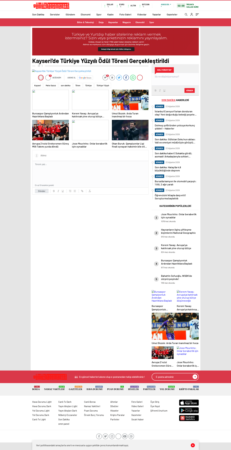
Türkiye (88, 85)
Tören (77, 85)
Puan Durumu (115, 388)
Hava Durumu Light (42, 401)
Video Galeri (137, 406)
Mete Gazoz (51, 85)
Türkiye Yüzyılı (102, 85)
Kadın (110, 14)
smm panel (63, 423)
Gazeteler (172, 14)
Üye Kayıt (155, 406)
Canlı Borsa (90, 401)
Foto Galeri (125, 14)
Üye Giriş (154, 401)
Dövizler (114, 406)
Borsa (36, 388)
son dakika (65, 85)
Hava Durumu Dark (41, 406)
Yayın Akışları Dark (67, 410)
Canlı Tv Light (39, 419)
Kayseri (37, 85)
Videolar (141, 14)
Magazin (127, 22)
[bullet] (74, 191)
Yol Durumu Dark (40, 415)
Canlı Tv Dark (65, 401)
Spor (99, 14)
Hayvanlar (113, 22)
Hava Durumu (95, 388)
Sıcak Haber (137, 419)
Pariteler (149, 388)
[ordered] (70, 191)
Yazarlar (156, 14)
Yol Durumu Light (41, 410)
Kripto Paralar (189, 388)
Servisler (55, 14)
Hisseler (133, 388)
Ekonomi (86, 14)
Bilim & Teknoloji (85, 22)
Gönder (41, 191)
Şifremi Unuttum (158, 410)
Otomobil (140, 22)
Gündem (70, 14)
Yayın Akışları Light (67, 406)
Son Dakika (38, 14)
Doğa (101, 22)
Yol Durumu (167, 388)
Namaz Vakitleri (54, 388)
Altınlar (114, 401)
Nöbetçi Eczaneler (67, 415)
